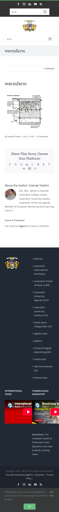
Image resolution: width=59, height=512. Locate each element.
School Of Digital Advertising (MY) (42, 350)
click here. (52, 494)
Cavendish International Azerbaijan (41, 270)
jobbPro (38, 340)
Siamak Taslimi (14, 136)
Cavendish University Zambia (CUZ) (41, 311)
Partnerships (41, 377)
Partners (38, 258)
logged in (23, 225)
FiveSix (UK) (40, 359)
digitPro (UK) (40, 333)
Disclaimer (40, 474)
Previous (49, 68)
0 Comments (42, 136)
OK (29, 506)
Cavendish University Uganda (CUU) (41, 296)
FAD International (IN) (43, 368)
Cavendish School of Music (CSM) (43, 283)
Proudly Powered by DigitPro (19, 474)
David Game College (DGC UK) (43, 324)
